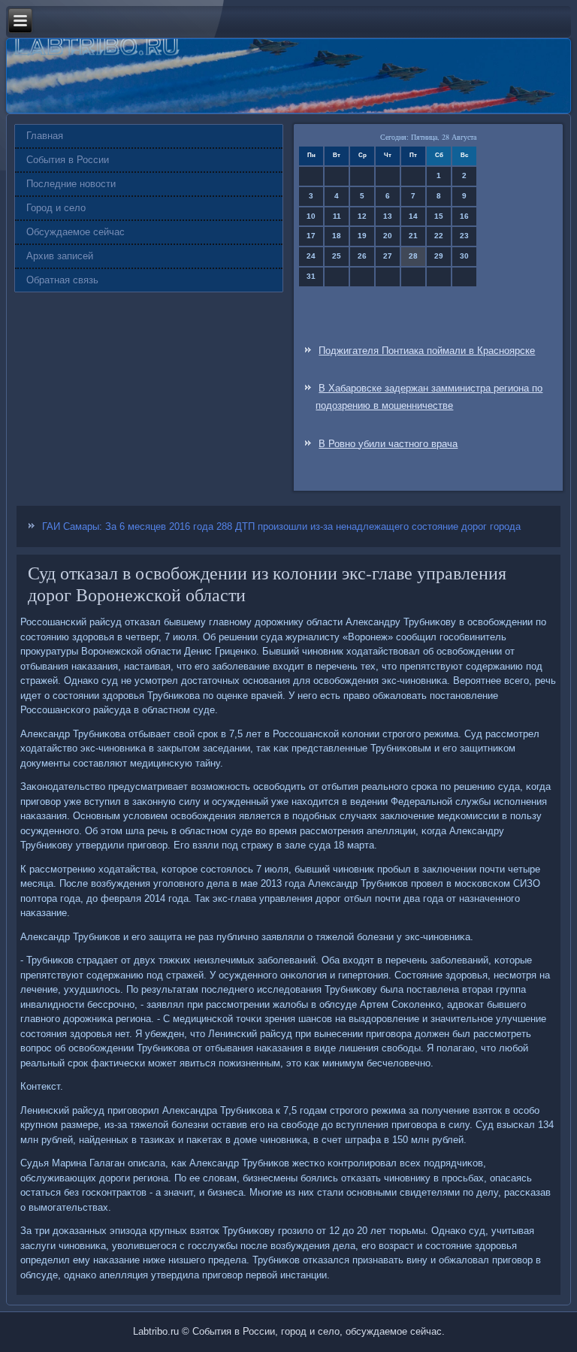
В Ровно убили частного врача (388, 443)
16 (464, 216)
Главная (44, 135)
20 (387, 235)
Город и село (56, 207)
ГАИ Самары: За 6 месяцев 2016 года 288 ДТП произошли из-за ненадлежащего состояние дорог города (281, 526)
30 (464, 256)
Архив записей (59, 256)
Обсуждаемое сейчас (75, 231)
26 (362, 256)
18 (336, 235)
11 (337, 216)
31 (311, 276)
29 (438, 256)
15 (438, 216)
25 (336, 256)
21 (413, 235)
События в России (67, 159)
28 (413, 256)
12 (362, 216)
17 (311, 235)
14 (413, 216)
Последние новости (71, 183)
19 (362, 235)
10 (311, 216)
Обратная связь (62, 280)
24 (311, 256)
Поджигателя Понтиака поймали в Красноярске (427, 350)
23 (464, 235)
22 (438, 235)
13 (387, 216)
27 (387, 256)
